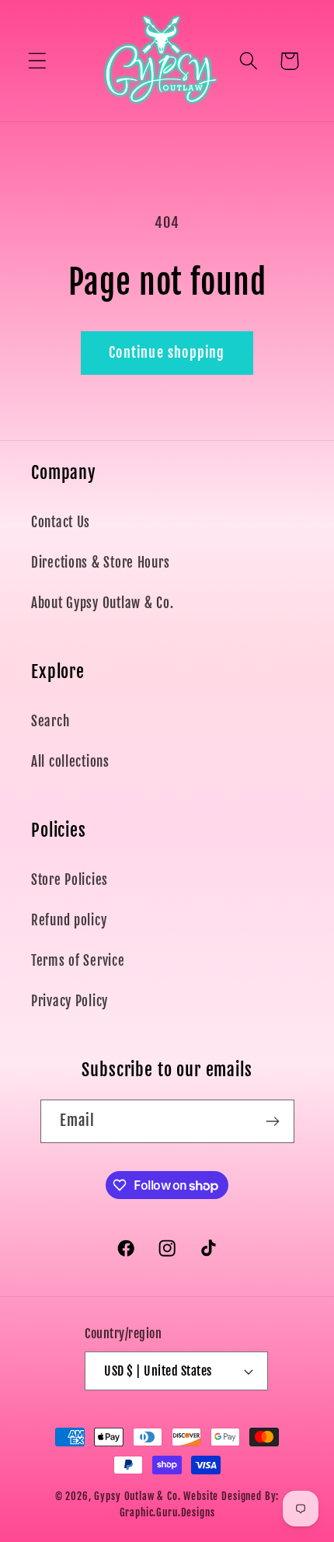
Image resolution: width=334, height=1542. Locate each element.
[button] (37, 61)
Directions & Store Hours (100, 562)
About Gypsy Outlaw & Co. (102, 603)
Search (50, 721)
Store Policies (69, 880)
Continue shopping (166, 352)
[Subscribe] (273, 1121)
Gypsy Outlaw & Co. (137, 1496)
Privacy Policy (69, 1001)
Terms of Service (78, 961)
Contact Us (60, 522)
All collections (70, 762)
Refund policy (68, 920)
